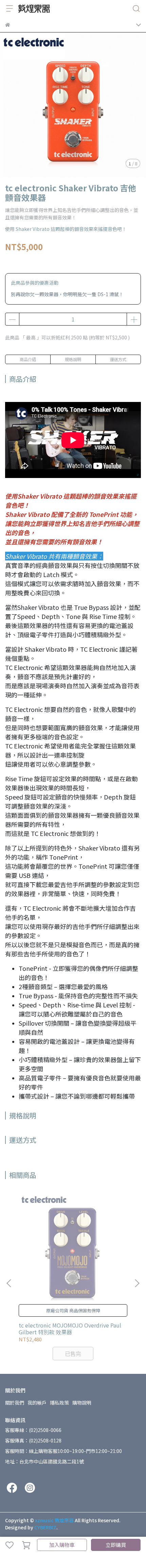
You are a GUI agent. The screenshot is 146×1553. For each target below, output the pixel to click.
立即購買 (116, 1544)
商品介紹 (28, 359)
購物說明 (81, 1402)
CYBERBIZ (45, 1527)
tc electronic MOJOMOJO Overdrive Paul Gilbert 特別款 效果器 (70, 1328)
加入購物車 (62, 1544)
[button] (137, 1283)
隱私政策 (59, 1402)
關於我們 (14, 1402)
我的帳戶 (37, 1402)
